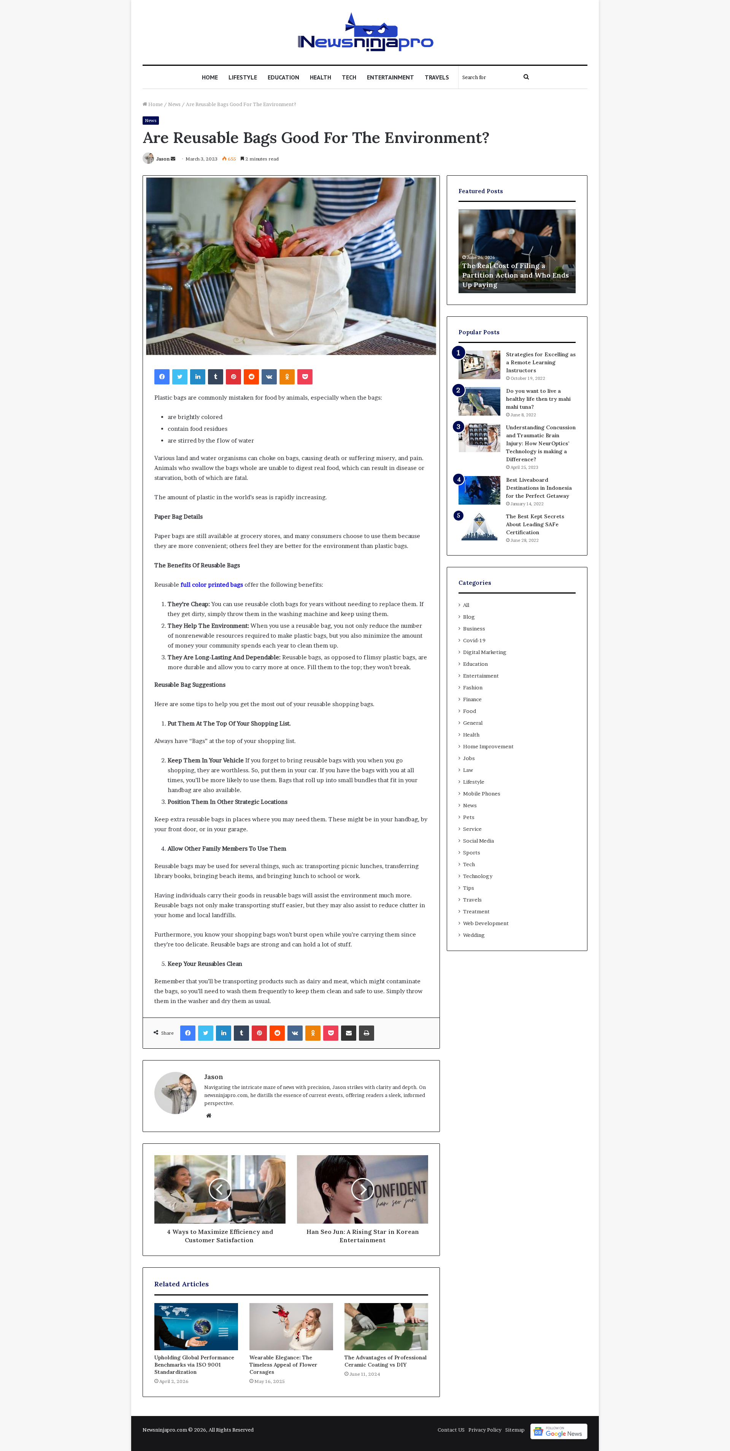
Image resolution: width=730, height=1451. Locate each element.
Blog (469, 617)
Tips (468, 888)
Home (210, 77)
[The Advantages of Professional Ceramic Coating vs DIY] (386, 1326)
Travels (437, 77)
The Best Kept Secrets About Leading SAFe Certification (535, 524)
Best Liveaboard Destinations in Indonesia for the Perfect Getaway (539, 487)
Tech (349, 77)
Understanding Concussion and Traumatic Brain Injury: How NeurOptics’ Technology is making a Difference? (541, 443)
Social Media (478, 841)
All (466, 605)
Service (472, 829)
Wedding (474, 935)
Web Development (486, 923)
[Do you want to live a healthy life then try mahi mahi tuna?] (479, 401)
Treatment (476, 911)
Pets (468, 817)
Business (474, 628)
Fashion (472, 687)
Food (469, 711)
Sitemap (515, 1430)
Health (320, 77)
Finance (472, 699)
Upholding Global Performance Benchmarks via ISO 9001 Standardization (194, 1364)
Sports (471, 852)
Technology (477, 876)
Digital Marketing (484, 652)
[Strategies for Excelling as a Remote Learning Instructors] (479, 365)
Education (283, 77)
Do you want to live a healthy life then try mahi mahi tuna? (538, 398)
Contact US (451, 1430)
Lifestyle (243, 77)
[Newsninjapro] (365, 32)
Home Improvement (488, 746)
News (174, 104)
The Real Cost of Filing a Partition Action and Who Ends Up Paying (515, 275)
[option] (517, 251)
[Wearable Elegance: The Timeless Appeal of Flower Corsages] (291, 1326)
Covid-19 (474, 640)
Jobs (469, 758)
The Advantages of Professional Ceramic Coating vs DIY (385, 1361)
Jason (163, 159)
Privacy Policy (484, 1430)
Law (468, 770)
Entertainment (390, 77)
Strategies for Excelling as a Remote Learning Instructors (541, 362)
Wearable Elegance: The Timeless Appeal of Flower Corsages (283, 1364)
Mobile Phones (481, 794)
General (472, 723)
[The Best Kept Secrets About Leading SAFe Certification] (479, 527)
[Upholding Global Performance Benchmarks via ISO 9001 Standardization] (196, 1326)
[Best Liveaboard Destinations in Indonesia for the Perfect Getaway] (479, 490)
